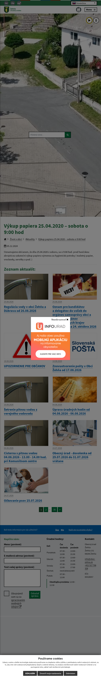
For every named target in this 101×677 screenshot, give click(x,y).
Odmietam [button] (70, 673)
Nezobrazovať (58, 319)
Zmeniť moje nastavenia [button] (50, 673)
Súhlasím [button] (30, 673)
